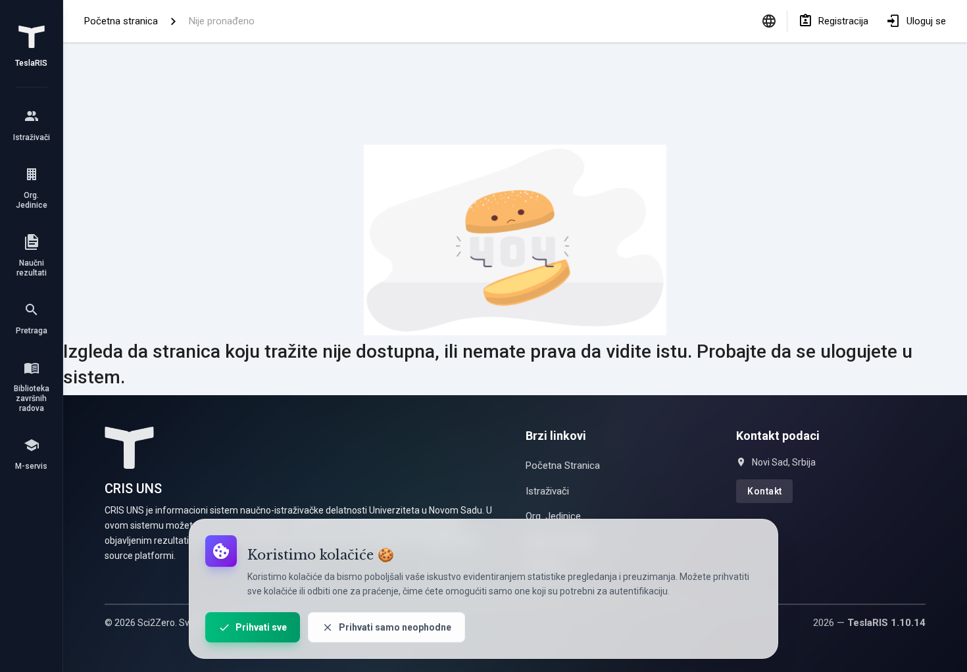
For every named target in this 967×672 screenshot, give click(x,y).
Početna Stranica (563, 465)
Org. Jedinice (553, 516)
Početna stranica (121, 21)
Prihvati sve (261, 627)
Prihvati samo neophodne (395, 627)
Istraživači (547, 491)
